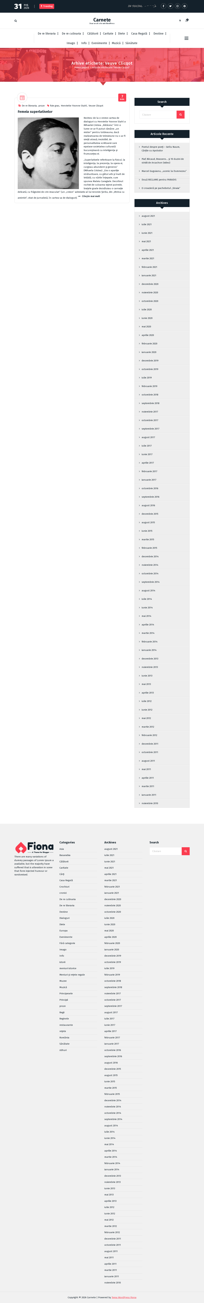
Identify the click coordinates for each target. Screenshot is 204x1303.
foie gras (54, 105)
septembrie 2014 (151, 582)
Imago (71, 43)
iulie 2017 (147, 445)
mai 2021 (146, 241)
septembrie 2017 (150, 428)
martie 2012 (148, 726)
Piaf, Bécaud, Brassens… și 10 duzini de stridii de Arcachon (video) (163, 161)
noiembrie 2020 (150, 292)
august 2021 (148, 216)
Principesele (66, 993)
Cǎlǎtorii (92, 33)
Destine (158, 33)
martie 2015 (148, 539)
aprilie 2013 (148, 692)
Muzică (116, 43)
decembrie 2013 (150, 658)
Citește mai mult (91, 196)
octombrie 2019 (150, 369)
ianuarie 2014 (149, 650)
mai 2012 (146, 718)
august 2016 (148, 505)
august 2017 (148, 437)
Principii (63, 999)
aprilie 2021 (148, 250)
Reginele (64, 1018)
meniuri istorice (67, 968)
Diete (121, 33)
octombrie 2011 (150, 752)
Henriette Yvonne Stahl (74, 105)
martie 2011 (148, 786)
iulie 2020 (147, 309)
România (64, 1037)
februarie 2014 (149, 641)
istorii (62, 962)
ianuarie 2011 (149, 794)
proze (41, 105)
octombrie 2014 (150, 573)
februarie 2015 (149, 547)
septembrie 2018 (150, 403)
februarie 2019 (149, 386)
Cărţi (61, 874)
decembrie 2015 (150, 513)
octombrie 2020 (150, 301)
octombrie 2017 (150, 420)
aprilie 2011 (148, 777)
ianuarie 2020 (149, 352)
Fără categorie (67, 943)
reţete (62, 1031)
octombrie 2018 (150, 394)
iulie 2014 (147, 599)
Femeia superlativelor (35, 111)
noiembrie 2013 (150, 667)
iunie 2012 (147, 709)
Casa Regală (139, 33)
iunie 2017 (147, 454)
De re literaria (47, 33)
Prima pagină (81, 67)
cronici (63, 892)
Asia (61, 849)
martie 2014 (148, 633)
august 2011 (148, 760)
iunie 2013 (147, 675)
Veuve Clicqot (96, 105)
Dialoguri (64, 918)
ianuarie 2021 (149, 275)
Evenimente (99, 43)
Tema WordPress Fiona (124, 1297)
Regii (61, 1012)
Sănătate (131, 43)
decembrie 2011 (150, 743)
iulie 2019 (147, 377)
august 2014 (148, 590)
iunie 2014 (147, 607)
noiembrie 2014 (150, 564)
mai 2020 (146, 326)
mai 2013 (146, 684)
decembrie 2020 (150, 284)
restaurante (66, 1025)
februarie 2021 (149, 267)
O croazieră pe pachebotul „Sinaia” (161, 188)
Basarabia (64, 855)
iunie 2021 (147, 233)
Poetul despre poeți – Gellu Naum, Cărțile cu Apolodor (161, 148)
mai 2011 (146, 769)
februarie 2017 (149, 471)
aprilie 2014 (148, 624)
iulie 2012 (147, 701)
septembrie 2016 (150, 496)
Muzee (63, 980)
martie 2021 (148, 258)
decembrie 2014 (150, 556)
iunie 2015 (147, 530)
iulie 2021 (147, 224)
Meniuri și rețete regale (72, 974)
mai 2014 (146, 616)
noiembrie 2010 (150, 803)
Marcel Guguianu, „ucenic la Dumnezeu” (164, 171)
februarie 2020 (149, 343)
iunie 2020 (147, 318)
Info (84, 43)
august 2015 (148, 522)
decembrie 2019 (150, 360)
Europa (63, 930)
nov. (122, 98)
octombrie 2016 (150, 488)
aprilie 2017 (148, 462)
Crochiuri (64, 886)
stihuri (63, 1050)
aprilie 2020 (148, 335)
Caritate (108, 33)
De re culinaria (71, 33)
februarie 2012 (149, 735)
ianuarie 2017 (149, 479)
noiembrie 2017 (150, 411)
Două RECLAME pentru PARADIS (159, 179)
